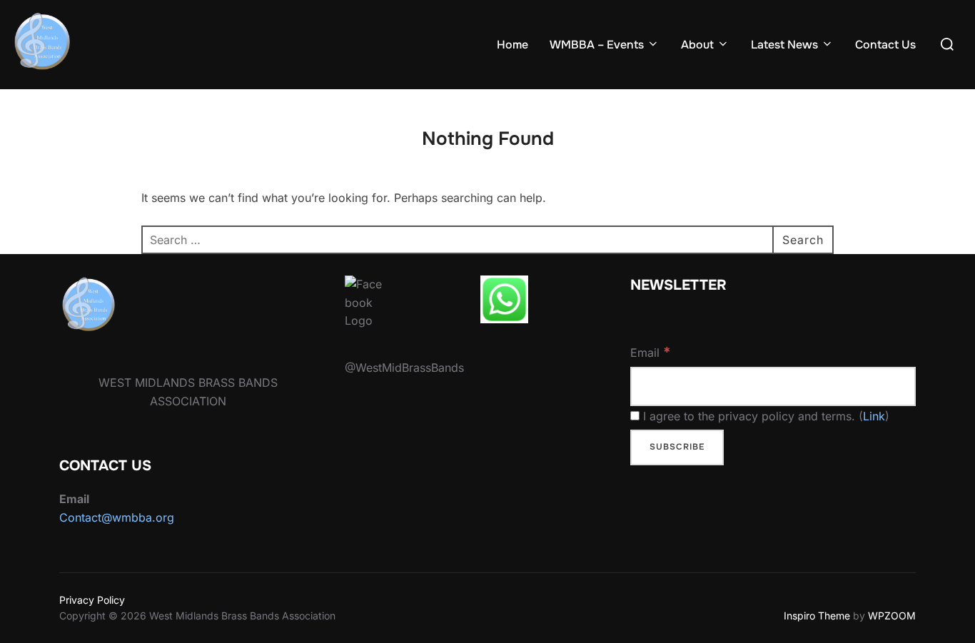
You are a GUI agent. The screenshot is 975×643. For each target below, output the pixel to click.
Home (512, 44)
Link (874, 416)
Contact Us (885, 44)
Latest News (784, 44)
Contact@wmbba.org (116, 517)
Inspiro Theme (817, 615)
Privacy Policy (92, 600)
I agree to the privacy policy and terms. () (764, 416)
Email (650, 351)
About (697, 44)
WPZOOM (892, 615)
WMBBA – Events (597, 44)
